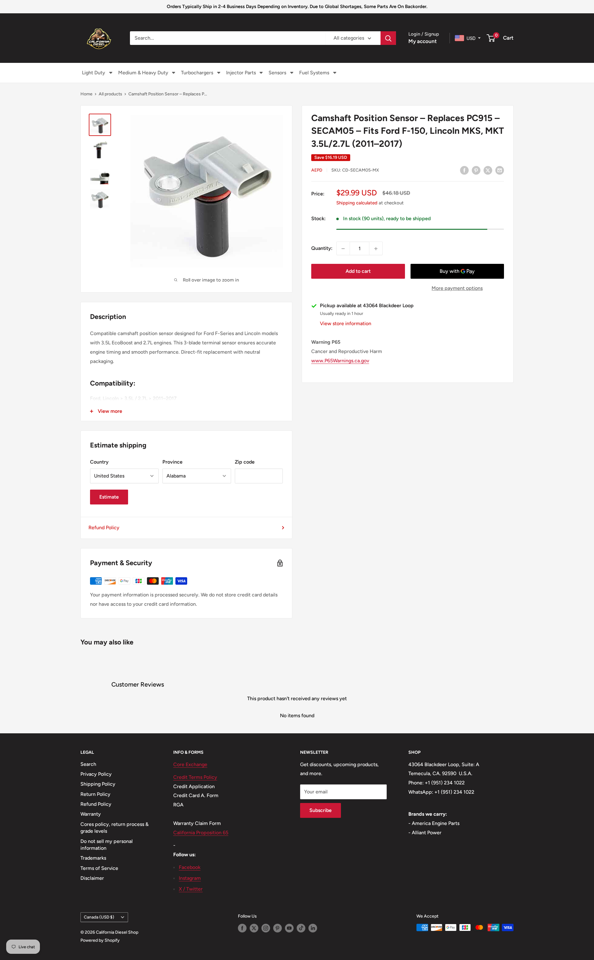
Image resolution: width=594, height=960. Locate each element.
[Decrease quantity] (343, 248)
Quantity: (322, 248)
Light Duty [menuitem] (93, 73)
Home (86, 94)
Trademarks (93, 858)
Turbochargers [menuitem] (197, 73)
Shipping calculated (356, 203)
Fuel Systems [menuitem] (314, 73)
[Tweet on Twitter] (488, 170)
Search (88, 764)
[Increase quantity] (375, 248)
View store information (345, 324)
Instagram (190, 878)
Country (99, 462)
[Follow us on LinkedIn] (312, 928)
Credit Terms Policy (195, 777)
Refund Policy (103, 527)
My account (422, 41)
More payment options (457, 288)
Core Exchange (190, 764)
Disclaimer (92, 878)
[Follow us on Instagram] (265, 928)
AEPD (316, 170)
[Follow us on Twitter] (254, 928)
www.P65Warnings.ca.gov (340, 361)
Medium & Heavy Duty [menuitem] (143, 73)
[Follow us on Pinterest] (277, 928)
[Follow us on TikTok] (301, 928)
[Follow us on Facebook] (242, 928)
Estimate (109, 497)
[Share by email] (499, 170)
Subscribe (320, 810)
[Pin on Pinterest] (476, 170)
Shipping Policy (97, 784)
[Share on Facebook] (464, 170)
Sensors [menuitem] (277, 73)
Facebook (189, 867)
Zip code (245, 462)
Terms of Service (99, 868)
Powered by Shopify (100, 940)
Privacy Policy (96, 774)
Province (172, 462)
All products (110, 94)
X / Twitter (191, 889)
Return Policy (95, 794)
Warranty (90, 814)
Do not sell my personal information (106, 844)
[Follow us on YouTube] (289, 928)
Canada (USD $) (99, 916)
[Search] (388, 38)
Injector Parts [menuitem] (241, 73)
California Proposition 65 (200, 833)
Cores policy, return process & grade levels (114, 827)
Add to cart (358, 271)
